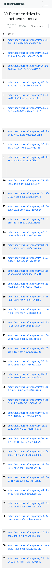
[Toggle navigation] (46, 4)
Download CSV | (11, 26)
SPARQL (23, 26)
